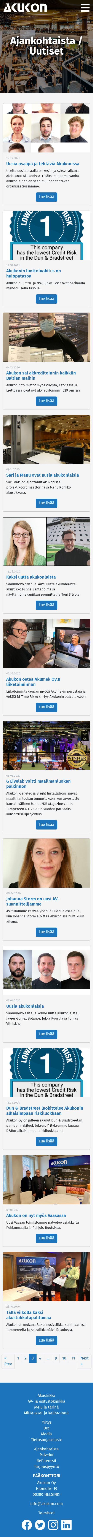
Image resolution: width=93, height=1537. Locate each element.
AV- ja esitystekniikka (46, 1402)
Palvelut (47, 1455)
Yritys (46, 1422)
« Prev (8, 1361)
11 (73, 1358)
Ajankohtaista (46, 1449)
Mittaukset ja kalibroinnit (46, 1413)
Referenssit (46, 1461)
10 (64, 1358)
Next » (84, 1361)
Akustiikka (46, 1396)
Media (46, 1434)
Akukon (25, 7)
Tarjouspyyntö (46, 1467)
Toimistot (46, 1513)
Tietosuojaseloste (46, 1440)
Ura (46, 1428)
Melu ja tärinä (46, 1407)
